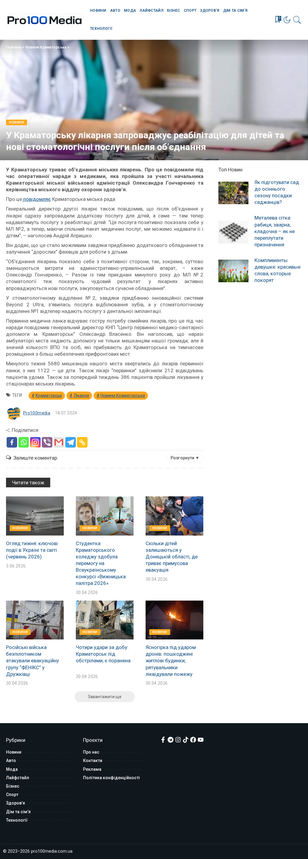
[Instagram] (35, 442)
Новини (16, 122)
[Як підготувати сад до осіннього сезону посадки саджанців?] (233, 193)
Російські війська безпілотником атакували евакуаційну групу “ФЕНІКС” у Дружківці (32, 660)
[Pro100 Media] (45, 20)
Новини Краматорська (45, 47)
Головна (13, 47)
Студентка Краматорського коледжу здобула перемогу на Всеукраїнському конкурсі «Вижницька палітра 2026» (101, 563)
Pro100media (36, 413)
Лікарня (81, 395)
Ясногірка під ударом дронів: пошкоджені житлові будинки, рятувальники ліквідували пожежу (171, 660)
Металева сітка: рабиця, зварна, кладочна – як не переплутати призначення (274, 231)
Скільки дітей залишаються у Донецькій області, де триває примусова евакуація (172, 556)
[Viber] (47, 442)
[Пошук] (297, 20)
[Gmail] (59, 442)
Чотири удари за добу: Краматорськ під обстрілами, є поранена (103, 654)
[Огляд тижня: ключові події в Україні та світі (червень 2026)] (35, 516)
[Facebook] (12, 442)
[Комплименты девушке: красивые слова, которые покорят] (233, 271)
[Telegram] (70, 442)
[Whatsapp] (23, 442)
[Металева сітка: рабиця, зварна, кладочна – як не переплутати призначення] (233, 232)
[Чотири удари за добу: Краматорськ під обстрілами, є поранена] (105, 620)
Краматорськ (48, 395)
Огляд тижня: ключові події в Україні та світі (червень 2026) (32, 550)
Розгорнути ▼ (185, 457)
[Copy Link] (82, 442)
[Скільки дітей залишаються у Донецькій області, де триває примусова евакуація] (174, 516)
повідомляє (36, 199)
